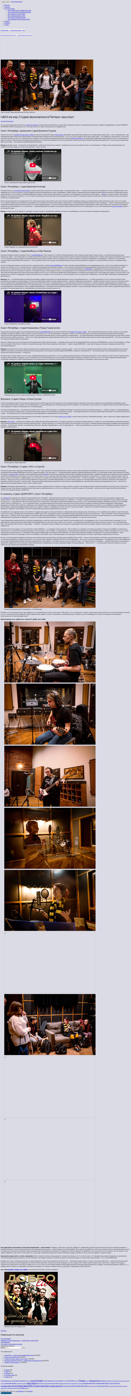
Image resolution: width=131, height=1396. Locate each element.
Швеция (116, 1381)
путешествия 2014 (8, 1386)
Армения (5, 1381)
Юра (103, 194)
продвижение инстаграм (76, 1383)
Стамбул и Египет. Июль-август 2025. (16, 1359)
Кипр (63, 1381)
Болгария (16, 1381)
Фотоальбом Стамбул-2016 (16, 14)
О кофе (6, 25)
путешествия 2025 (102, 1386)
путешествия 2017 (56, 1386)
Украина (87, 1381)
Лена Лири (10, 121)
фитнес (19, 1388)
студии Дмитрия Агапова (21, 190)
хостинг (27, 1388)
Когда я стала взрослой (11, 1357)
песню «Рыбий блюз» (56, 265)
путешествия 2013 (114, 1383)
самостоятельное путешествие (115, 1386)
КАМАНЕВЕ (88, 269)
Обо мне (7, 5)
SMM (2, 1381)
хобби (23, 1388)
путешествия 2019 (81, 1386)
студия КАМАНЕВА (44, 332)
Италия (60, 1381)
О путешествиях (9, 9)
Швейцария (111, 1381)
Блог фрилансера (16, 1)
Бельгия (10, 1381)
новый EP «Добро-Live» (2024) (17, 1269)
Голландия (27, 1381)
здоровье (19, 1383)
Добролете (6, 498)
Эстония (120, 1381)
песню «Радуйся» (117, 206)
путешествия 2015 (23, 1385)
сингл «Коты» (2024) (65, 416)
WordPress (20, 1391)
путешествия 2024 (92, 1386)
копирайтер (24, 1383)
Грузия (39, 1380)
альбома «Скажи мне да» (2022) (24, 135)
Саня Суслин (11, 421)
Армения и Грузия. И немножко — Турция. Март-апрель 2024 (19, 1339)
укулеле (15, 1388)
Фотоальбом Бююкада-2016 (17, 17)
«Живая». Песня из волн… (12, 1362)
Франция (102, 1381)
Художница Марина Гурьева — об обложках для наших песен (23, 1360)
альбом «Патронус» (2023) (78, 332)
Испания (55, 1381)
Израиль (50, 1381)
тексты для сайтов (8, 1388)
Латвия (66, 1381)
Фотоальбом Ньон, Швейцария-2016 (19, 10)
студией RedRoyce (36, 255)
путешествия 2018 (69, 1386)
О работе (7, 23)
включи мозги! (11, 1383)
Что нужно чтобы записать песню (11, 1343)
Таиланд (76, 1381)
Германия (22, 1381)
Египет (45, 1381)
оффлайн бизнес (41, 1383)
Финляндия (94, 1380)
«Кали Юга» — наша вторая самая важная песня (19, 1355)
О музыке (7, 7)
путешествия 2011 (89, 1383)
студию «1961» (13, 474)
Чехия (106, 1381)
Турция (81, 1380)
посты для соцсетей (51, 1383)
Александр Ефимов (77, 138)
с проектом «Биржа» (31, 125)
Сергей (45, 474)
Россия (71, 1381)
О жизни (7, 21)
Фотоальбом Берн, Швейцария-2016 (19, 12)
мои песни (32, 1383)
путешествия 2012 (102, 1383)
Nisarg (31, 1391)
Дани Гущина (59, 135)
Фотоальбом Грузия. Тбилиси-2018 (19, 19)
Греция (33, 1380)
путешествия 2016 (40, 1386)
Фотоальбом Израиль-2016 (16, 16)
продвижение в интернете (64, 1383)
